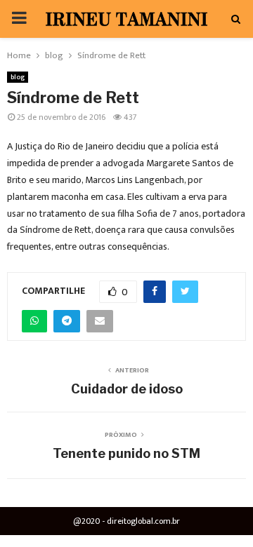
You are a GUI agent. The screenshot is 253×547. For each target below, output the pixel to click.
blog (18, 77)
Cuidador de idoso (127, 388)
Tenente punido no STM (126, 453)
